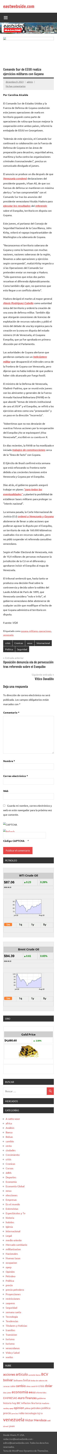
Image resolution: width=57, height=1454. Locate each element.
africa (9, 1123)
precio (9, 1285)
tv (42, 1413)
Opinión (10, 1271)
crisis (7, 643)
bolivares (18, 1380)
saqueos (10, 1303)
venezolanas (13, 1348)
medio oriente (14, 1240)
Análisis (10, 1127)
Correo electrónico (15, 776)
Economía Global (15, 1186)
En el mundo (13, 1204)
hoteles (10, 1222)
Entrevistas (12, 1208)
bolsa (26, 1380)
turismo (10, 1339)
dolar (48, 1386)
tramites (10, 1330)
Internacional (43, 643)
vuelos (9, 1357)
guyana (24, 631)
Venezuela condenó (15, 178)
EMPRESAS (10, 1398)
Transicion (11, 1334)
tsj (38, 1413)
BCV (44, 1374)
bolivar (8, 1380)
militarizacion (13, 1249)
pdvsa (27, 1408)
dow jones (7, 1392)
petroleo (36, 1408)
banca (38, 1375)
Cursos (9, 1168)
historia (10, 1217)
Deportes (11, 1177)
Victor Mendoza (36, 1420)
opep (8, 1267)
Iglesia (9, 1226)
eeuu (29, 643)
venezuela (8, 634)
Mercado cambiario (16, 1244)
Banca (9, 1132)
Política (9, 649)
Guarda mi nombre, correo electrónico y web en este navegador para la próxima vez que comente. (27, 810)
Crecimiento (12, 1154)
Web (5, 791)
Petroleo (10, 1276)
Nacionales (12, 1253)
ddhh (8, 1172)
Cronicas (18, 643)
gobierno (41, 1398)
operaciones (45, 631)
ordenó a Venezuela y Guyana (36, 516)
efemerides (41, 1392)
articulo (22, 1374)
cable (12, 1386)
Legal (9, 1235)
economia (20, 1391)
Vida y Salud (12, 1352)
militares (33, 631)
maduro (45, 1403)
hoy (14, 1403)
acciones (9, 1374)
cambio (10, 1141)
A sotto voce (13, 1118)
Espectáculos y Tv (15, 1213)
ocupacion (11, 1262)
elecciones (11, 1195)
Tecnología (12, 1316)
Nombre (9, 761)
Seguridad (22, 649)
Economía (11, 1181)
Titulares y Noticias (16, 1325)
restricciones (13, 1298)
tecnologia (31, 1413)
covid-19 (34, 1386)
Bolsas (9, 1136)
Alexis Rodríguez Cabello (18, 303)
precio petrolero (15, 1289)
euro (21, 1398)
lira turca (36, 1403)
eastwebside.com (18, 6)
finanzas (31, 1398)
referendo (41, 206)
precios (15, 1413)
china (28, 1386)
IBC (19, 1403)
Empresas (11, 1199)
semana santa (13, 1312)
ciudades (11, 1150)
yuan (12, 1426)
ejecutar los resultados (17, 206)
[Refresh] (9, 831)
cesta (9, 1145)
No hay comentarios (15, 86)
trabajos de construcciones (28, 450)
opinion (19, 1408)
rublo (21, 1413)
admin (30, 81)
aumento (31, 1375)
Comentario (11, 712)
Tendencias (12, 1321)
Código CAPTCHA (14, 840)
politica (45, 1408)
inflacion (26, 1403)
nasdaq (6, 1408)
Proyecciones (13, 1294)
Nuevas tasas (13, 1258)
